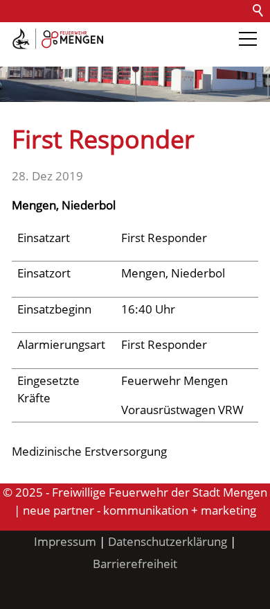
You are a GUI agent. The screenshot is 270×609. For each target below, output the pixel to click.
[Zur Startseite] (58, 39)
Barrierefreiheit (47, 55)
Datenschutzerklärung (167, 541)
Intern (115, 55)
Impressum (65, 541)
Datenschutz (161, 33)
